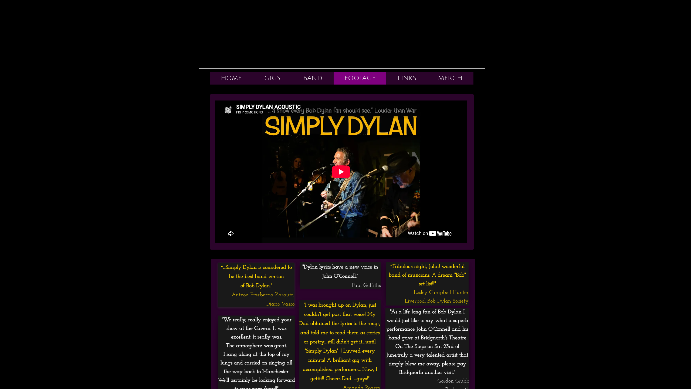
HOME (231, 78)
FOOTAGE (359, 78)
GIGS (272, 78)
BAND (313, 78)
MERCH (450, 78)
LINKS (407, 78)
